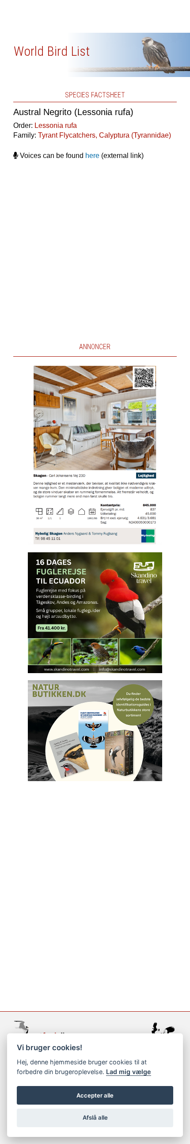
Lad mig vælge (128, 1071)
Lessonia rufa (55, 125)
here (92, 155)
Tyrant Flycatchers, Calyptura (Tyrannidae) (104, 135)
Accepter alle (95, 1095)
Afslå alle (95, 1117)
